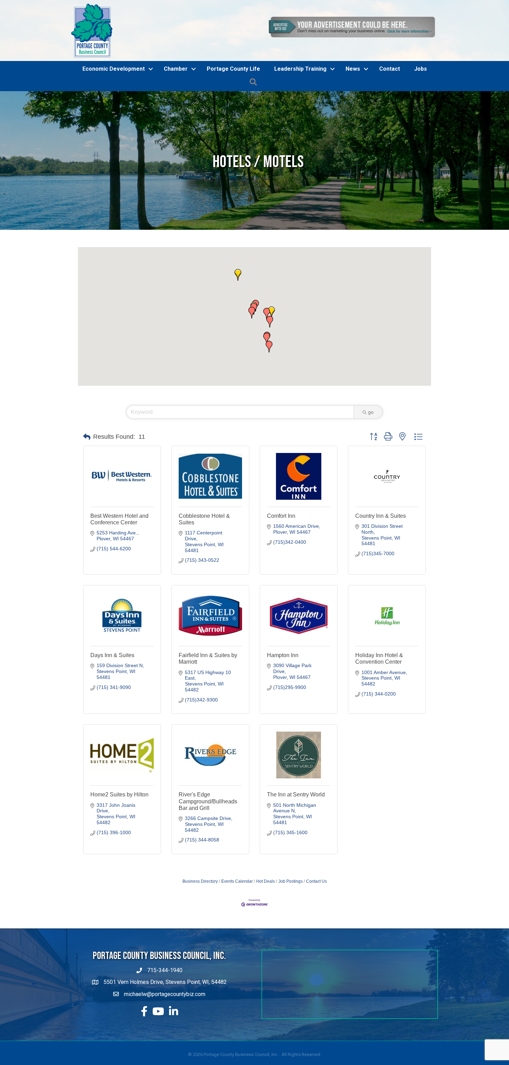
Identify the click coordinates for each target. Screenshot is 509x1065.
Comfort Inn (281, 555)
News (353, 108)
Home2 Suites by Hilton (119, 834)
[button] (271, 352)
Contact (389, 108)
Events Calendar (237, 920)
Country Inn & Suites (380, 555)
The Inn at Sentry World (296, 834)
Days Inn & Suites (112, 695)
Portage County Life (233, 108)
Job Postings (290, 920)
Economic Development (113, 108)
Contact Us (316, 920)
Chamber (176, 108)
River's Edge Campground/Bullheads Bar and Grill (208, 840)
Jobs (420, 108)
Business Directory (200, 920)
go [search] (371, 451)
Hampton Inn (282, 695)
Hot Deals (265, 920)
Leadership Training (300, 108)
